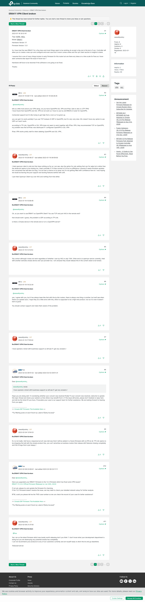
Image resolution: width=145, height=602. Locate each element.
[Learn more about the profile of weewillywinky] (15, 156)
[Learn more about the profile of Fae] (15, 371)
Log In (126, 3)
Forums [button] (66, 3)
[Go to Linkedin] (134, 581)
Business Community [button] (30, 3)
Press (30, 577)
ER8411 (19, 39)
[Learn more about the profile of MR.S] (15, 94)
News (29, 580)
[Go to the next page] (108, 23)
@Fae (15, 533)
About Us (12, 577)
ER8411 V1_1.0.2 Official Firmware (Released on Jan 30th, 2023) (34, 484)
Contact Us (12, 583)
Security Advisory (33, 586)
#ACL (23, 37)
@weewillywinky (18, 104)
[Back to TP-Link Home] (14, 3)
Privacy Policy (13, 586)
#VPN (18, 37)
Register (133, 3)
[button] (57, 3)
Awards (30, 583)
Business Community (15, 10)
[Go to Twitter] (130, 581)
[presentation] (14, 94)
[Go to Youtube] (121, 581)
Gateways (26, 10)
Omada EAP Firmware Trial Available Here (28, 409)
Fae (23, 370)
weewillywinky (23, 155)
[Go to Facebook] (125, 581)
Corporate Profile (14, 580)
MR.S (20, 93)
